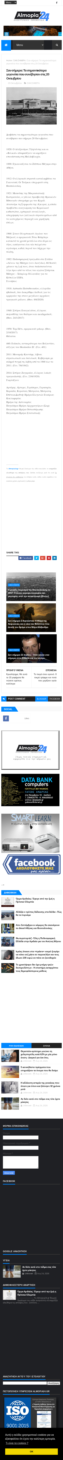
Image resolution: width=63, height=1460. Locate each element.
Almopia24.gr (14, 469)
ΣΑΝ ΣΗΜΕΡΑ (20, 60)
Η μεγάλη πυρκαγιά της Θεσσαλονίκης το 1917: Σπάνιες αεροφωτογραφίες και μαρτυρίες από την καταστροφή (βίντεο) (29, 593)
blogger (41, 699)
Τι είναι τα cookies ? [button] (17, 1443)
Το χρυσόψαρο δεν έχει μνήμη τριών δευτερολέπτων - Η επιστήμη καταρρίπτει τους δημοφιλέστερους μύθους (37, 967)
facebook (55, 699)
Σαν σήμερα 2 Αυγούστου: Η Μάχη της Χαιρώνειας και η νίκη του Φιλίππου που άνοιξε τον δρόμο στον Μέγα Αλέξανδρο (28, 623)
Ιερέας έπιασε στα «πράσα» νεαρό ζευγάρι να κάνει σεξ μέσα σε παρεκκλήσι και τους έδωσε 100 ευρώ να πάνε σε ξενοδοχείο (37, 954)
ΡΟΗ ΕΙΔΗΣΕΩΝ (16, 1046)
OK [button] (31, 1451)
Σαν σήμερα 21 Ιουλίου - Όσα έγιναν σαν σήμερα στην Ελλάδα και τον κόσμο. (28, 656)
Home (9, 60)
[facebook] (56, 3)
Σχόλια (46, 1046)
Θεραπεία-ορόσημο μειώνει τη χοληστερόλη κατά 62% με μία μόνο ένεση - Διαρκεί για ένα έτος (39, 1054)
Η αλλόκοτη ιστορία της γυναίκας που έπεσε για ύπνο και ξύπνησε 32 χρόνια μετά (40, 1085)
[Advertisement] (31, 515)
